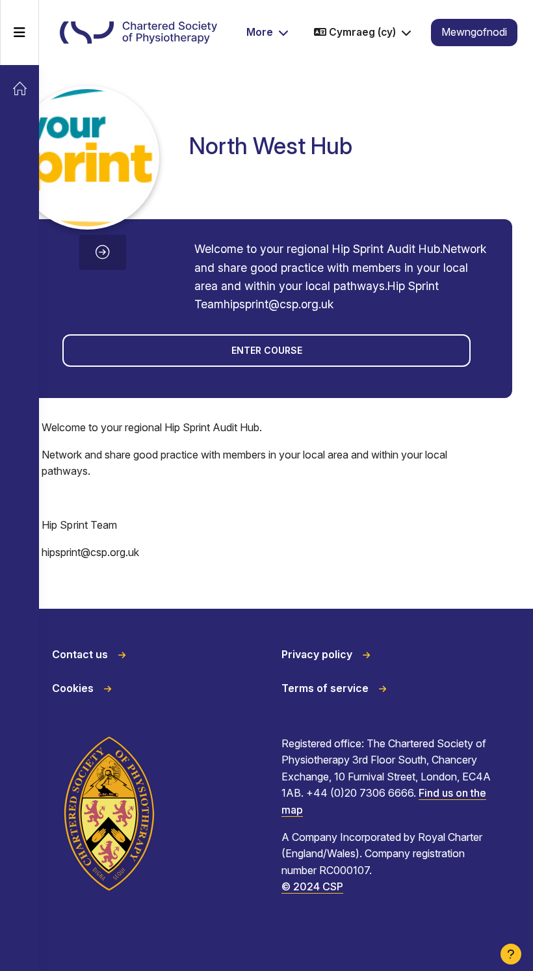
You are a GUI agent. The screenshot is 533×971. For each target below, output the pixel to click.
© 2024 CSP (312, 886)
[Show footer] (511, 954)
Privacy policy (316, 654)
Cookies (73, 688)
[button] (363, 32)
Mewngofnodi (474, 31)
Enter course (266, 350)
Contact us (80, 654)
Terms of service (325, 688)
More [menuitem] (259, 31)
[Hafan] (19, 88)
